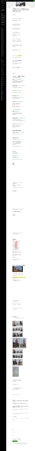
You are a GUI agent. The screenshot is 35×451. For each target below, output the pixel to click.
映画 (1, 90)
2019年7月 (2, 32)
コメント (14, 420)
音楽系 (1, 99)
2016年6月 (2, 55)
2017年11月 (2, 41)
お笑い (1, 62)
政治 (1, 89)
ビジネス (2, 76)
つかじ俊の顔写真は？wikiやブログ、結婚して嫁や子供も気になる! (20, 403)
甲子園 (1, 94)
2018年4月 (2, 37)
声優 (1, 86)
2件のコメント (20, 12)
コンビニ (2, 68)
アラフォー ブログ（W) (4, 0)
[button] (20, 5)
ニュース (2, 72)
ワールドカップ (2, 78)
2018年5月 (2, 36)
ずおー (17, 12)
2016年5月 (2, 56)
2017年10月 (2, 42)
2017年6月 (2, 45)
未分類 (1, 91)
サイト (13, 435)
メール (14, 432)
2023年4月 (2, 28)
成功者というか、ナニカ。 (3, 7)
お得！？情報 (2, 61)
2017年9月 (2, 43)
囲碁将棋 (2, 85)
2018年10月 (2, 33)
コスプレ (2, 67)
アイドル (2, 63)
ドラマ (1, 71)
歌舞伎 (1, 93)
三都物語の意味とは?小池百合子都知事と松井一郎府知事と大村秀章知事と (21, 400)
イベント (13, 7)
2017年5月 (2, 46)
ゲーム (1, 66)
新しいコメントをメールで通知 (17, 438)
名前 (13, 429)
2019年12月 (2, 31)
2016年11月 (2, 51)
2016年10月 (2, 52)
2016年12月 (2, 50)
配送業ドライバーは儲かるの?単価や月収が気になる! (3, 15)
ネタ (1, 73)
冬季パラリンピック (3, 81)
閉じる (15, 73)
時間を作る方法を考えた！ (3, 5)
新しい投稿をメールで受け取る (17, 439)
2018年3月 (2, 38)
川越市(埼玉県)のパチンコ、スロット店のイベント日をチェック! (3, 20)
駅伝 (1, 100)
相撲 (1, 95)
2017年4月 (2, 47)
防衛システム (2, 98)
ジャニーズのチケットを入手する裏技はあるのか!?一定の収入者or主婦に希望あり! (3, 10)
